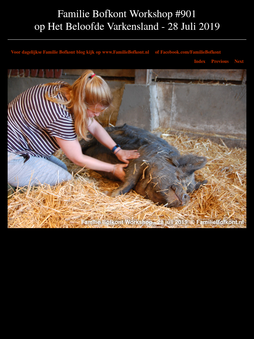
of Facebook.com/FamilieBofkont (188, 51)
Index (199, 61)
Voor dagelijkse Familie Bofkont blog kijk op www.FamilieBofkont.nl (80, 51)
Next (239, 61)
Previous (220, 61)
